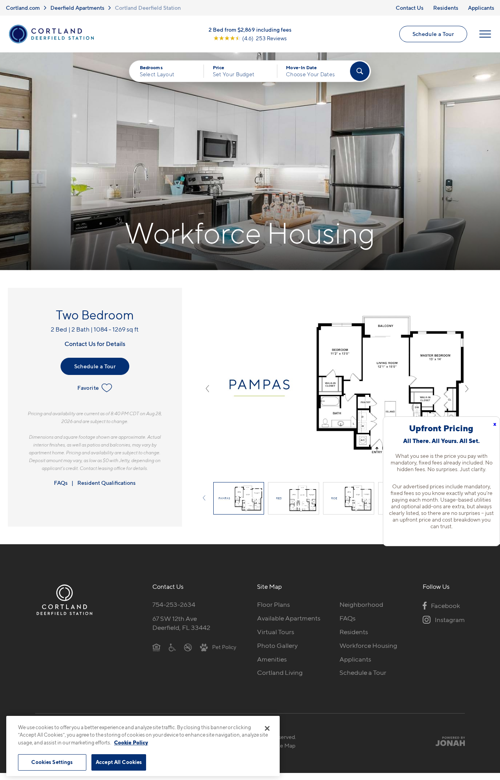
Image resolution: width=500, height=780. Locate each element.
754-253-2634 (173, 604)
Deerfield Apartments (77, 7)
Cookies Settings (52, 762)
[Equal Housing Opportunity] (156, 647)
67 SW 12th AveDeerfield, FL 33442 (181, 623)
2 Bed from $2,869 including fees (250, 29)
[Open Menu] (485, 34)
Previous (207, 388)
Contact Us (409, 7)
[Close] (267, 728)
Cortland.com (23, 7)
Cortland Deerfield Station (148, 7)
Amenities (272, 659)
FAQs (61, 482)
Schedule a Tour (433, 33)
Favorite (88, 387)
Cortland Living (280, 672)
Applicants (481, 7)
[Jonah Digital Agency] (447, 741)
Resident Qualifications (106, 482)
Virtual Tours (275, 632)
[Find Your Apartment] (360, 71)
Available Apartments (288, 618)
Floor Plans (273, 604)
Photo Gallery (277, 645)
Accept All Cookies (119, 762)
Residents (445, 7)
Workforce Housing (368, 645)
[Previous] (207, 498)
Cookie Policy (131, 742)
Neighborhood (361, 604)
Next (467, 388)
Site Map (284, 745)
